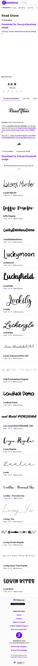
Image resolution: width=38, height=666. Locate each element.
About (19, 615)
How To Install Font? (19, 629)
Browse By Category (19, 646)
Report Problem (19, 622)
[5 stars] (21, 91)
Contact (19, 619)
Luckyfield (8, 286)
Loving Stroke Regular (13, 542)
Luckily (6, 309)
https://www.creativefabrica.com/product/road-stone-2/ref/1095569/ (19, 130)
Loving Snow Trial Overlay (15, 566)
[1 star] (4, 91)
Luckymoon (8, 262)
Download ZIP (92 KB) (23, 151)
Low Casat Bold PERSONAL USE (18, 426)
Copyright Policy (16, 657)
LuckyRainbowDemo (12, 239)
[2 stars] (8, 91)
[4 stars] (17, 91)
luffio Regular (9, 216)
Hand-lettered (19, 31)
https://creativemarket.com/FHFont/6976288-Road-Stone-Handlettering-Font (19, 137)
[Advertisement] (19, 55)
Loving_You (8, 519)
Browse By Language (19, 650)
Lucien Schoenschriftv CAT (16, 356)
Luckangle (8, 332)
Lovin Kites (8, 589)
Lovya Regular (9, 449)
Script (11, 31)
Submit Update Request (19, 626)
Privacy (24, 657)
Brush (28, 31)
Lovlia (6, 472)
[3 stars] (12, 91)
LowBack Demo (10, 402)
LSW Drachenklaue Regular (15, 379)
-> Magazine (5, 7)
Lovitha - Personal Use (13, 496)
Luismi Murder (10, 193)
